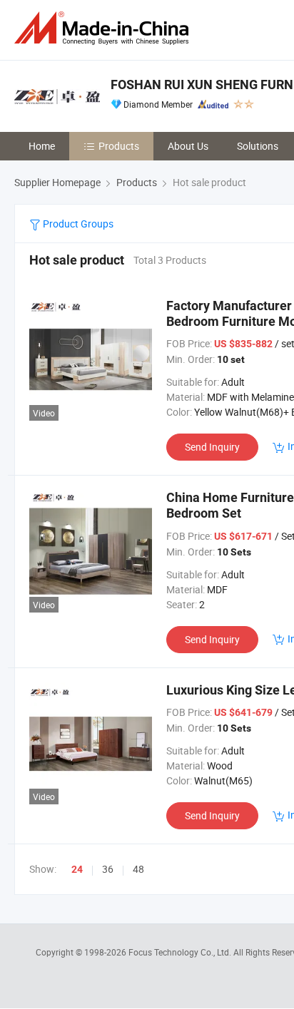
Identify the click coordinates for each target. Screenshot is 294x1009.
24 (77, 869)
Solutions (257, 146)
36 (107, 869)
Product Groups (77, 223)
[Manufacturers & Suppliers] (104, 28)
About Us (188, 146)
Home (42, 146)
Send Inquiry (212, 447)
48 (138, 869)
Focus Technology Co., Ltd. (180, 952)
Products (118, 146)
